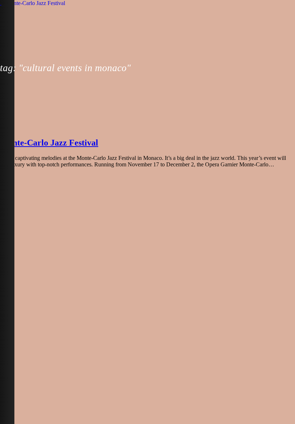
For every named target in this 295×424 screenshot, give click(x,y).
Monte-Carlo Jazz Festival (49, 142)
